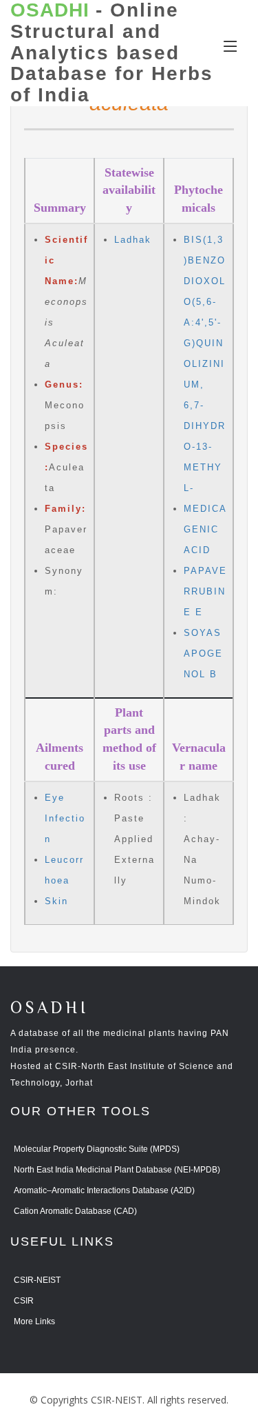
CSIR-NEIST (37, 1280)
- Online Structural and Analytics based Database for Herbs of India (111, 53)
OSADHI (49, 1009)
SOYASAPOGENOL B (203, 653)
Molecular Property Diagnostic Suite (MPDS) (97, 1149)
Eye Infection (65, 818)
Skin (56, 901)
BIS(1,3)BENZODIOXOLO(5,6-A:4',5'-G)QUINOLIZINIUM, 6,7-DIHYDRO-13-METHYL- (205, 363)
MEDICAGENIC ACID (205, 529)
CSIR (24, 1301)
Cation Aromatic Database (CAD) (75, 1211)
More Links (34, 1321)
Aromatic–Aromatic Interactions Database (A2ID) (104, 1190)
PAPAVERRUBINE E (205, 591)
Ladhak (132, 239)
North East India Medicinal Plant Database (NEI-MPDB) (117, 1170)
